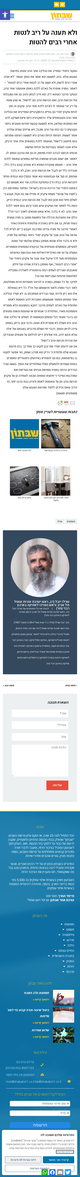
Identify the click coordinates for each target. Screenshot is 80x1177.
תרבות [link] (70, 972)
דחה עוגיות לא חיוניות (23, 1160)
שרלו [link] (59, 521)
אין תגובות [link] (23, 60)
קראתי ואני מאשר (59, 1160)
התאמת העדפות (39, 1168)
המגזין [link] (70, 961)
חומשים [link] (69, 924)
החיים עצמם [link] (66, 951)
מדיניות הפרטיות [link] (65, 1152)
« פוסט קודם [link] (71, 685)
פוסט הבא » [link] (8, 685)
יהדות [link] (70, 966)
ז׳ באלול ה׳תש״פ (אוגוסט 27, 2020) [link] (58, 60)
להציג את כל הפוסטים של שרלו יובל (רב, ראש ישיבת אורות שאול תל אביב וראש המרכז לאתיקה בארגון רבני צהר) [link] (40, 612)
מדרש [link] (70, 940)
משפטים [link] (71, 521)
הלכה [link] (70, 945)
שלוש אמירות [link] (40, 1030)
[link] (5, 15)
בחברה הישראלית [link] (63, 956)
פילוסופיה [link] (68, 935)
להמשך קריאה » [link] (41, 999)
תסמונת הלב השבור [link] (36, 993)
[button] (11, 16)
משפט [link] (70, 929)
